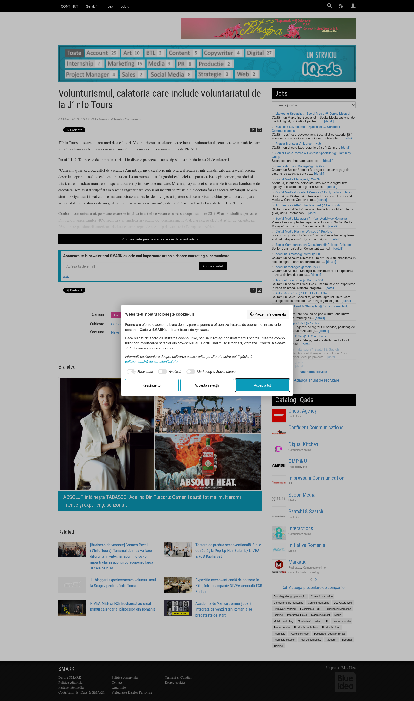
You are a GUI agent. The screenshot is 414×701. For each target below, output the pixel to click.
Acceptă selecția (207, 385)
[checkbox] (139, 371)
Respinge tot (151, 385)
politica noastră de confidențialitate (151, 361)
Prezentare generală (270, 314)
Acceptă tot (262, 385)
